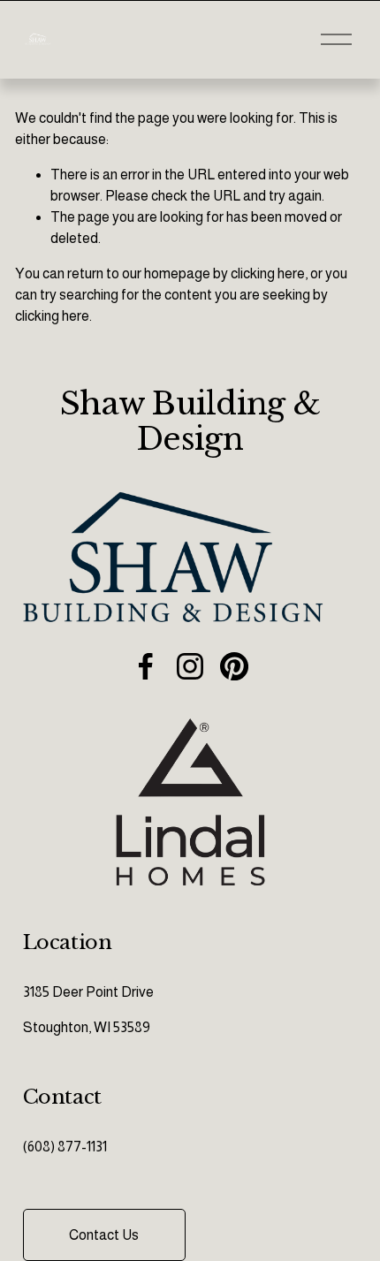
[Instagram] (190, 666)
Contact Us (104, 1234)
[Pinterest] (234, 666)
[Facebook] (146, 666)
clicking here (268, 273)
